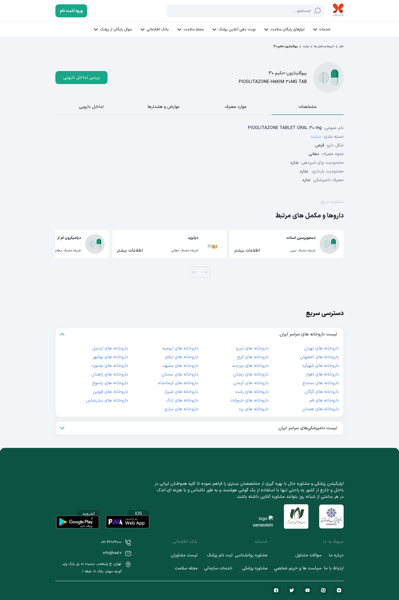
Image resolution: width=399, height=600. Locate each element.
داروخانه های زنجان (251, 374)
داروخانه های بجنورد (109, 365)
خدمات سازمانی (218, 568)
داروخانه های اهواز (322, 374)
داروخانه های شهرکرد (320, 365)
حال (341, 46)
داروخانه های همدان (320, 409)
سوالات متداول (308, 555)
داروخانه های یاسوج (110, 383)
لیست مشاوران (184, 555)
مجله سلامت (193, 29)
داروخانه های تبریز (252, 348)
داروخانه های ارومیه (180, 348)
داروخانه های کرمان (251, 383)
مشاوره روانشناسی (251, 555)
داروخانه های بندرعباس (107, 400)
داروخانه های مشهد (180, 365)
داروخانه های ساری (181, 409)
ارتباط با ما (334, 568)
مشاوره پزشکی (255, 568)
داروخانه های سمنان (180, 374)
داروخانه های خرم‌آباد (249, 400)
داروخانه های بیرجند (250, 365)
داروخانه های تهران (321, 348)
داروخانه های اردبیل (110, 348)
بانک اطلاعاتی (158, 29)
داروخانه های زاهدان (109, 374)
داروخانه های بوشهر (110, 357)
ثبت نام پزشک (220, 555)
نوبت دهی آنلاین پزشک (237, 29)
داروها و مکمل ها (324, 46)
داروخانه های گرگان (322, 392)
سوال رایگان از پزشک (116, 29)
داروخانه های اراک (182, 400)
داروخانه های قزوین (110, 392)
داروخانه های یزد (254, 409)
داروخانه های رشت (252, 392)
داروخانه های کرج (253, 357)
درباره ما (336, 555)
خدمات (325, 29)
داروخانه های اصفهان (319, 357)
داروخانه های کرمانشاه (178, 383)
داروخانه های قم (324, 400)
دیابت (306, 46)
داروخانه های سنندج (320, 383)
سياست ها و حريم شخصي (298, 568)
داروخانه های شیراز (181, 392)
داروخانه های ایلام (181, 357)
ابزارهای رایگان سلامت (287, 29)
